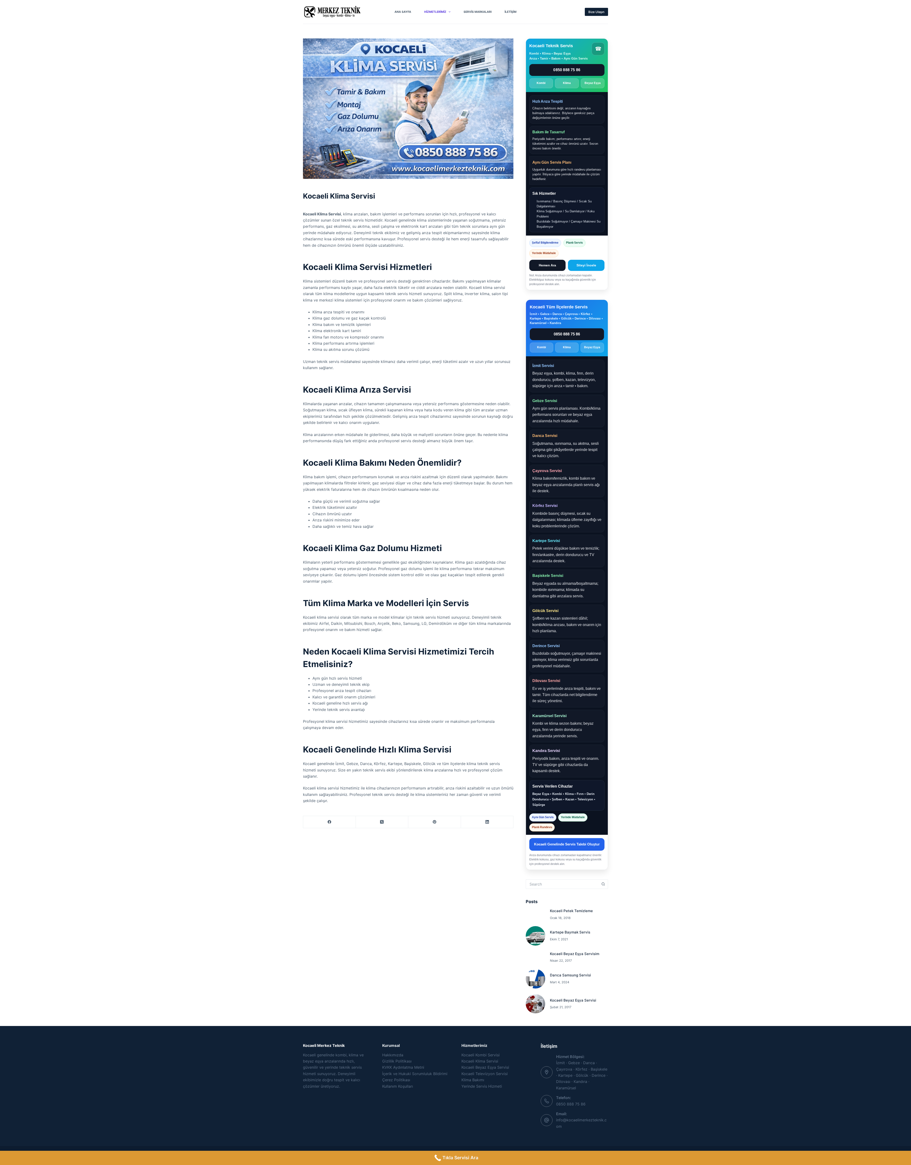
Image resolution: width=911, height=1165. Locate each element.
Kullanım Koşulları (397, 1086)
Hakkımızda (392, 1055)
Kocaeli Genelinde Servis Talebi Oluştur (567, 844)
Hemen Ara (547, 265)
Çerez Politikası (396, 1079)
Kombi (541, 83)
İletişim (510, 12)
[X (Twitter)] (382, 822)
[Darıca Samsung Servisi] (535, 979)
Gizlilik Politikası (397, 1061)
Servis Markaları (478, 12)
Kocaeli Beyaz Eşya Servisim (574, 953)
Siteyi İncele (586, 265)
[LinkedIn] (487, 822)
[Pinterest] (434, 822)
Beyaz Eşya (593, 83)
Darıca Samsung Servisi (570, 975)
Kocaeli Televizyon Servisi (484, 1073)
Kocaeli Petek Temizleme (571, 911)
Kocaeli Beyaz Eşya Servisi (573, 1000)
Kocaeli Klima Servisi (479, 1061)
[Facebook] (329, 822)
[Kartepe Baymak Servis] (535, 936)
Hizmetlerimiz (435, 12)
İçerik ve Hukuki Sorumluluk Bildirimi (414, 1073)
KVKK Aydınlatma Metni (403, 1067)
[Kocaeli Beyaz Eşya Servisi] (535, 1004)
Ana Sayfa (403, 12)
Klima (567, 83)
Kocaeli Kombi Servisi (480, 1055)
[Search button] (603, 884)
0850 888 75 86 (566, 70)
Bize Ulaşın (596, 12)
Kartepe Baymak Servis (570, 932)
